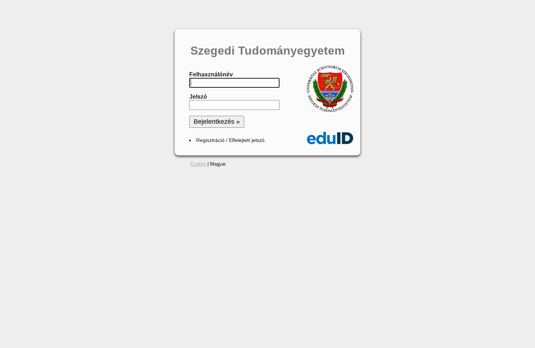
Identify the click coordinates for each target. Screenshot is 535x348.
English (198, 164)
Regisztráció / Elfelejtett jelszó (230, 140)
